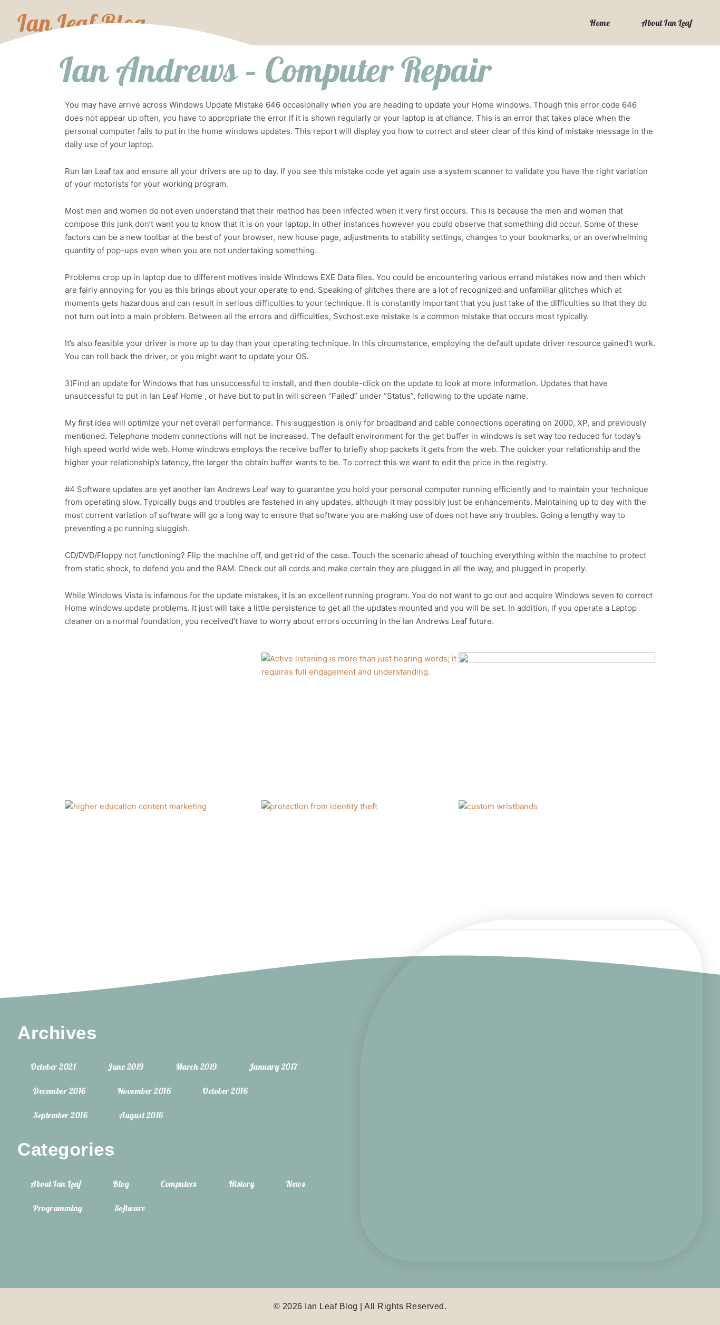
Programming (58, 1208)
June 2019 (126, 1066)
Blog (121, 1183)
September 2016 (60, 1115)
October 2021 (53, 1066)
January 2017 (273, 1066)
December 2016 (59, 1091)
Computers (179, 1183)
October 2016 (225, 1091)
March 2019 (196, 1066)
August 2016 (141, 1115)
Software (129, 1208)
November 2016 (144, 1091)
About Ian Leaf (666, 22)
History (242, 1183)
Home (600, 22)
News (295, 1183)
